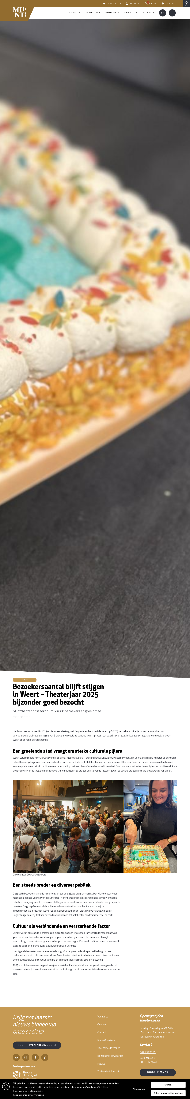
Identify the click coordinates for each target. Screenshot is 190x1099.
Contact (171, 3)
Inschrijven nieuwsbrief (37, 1045)
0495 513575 (148, 1052)
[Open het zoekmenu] (162, 12)
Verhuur (131, 13)
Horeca (148, 13)
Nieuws (101, 1064)
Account (135, 3)
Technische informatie (108, 1071)
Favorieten (114, 3)
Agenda (74, 13)
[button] (186, 3)
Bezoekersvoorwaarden (110, 1056)
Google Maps (157, 1072)
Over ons (102, 1024)
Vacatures (102, 1017)
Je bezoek (93, 13)
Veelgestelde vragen (108, 1048)
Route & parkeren (106, 1040)
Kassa (152, 2)
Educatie (113, 13)
